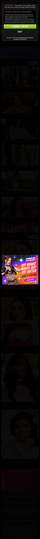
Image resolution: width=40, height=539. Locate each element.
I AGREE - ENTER (20, 26)
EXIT (20, 31)
